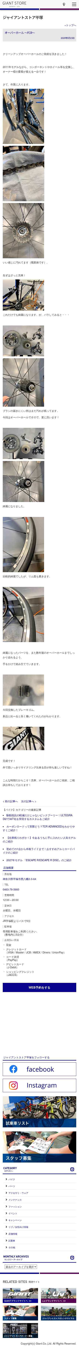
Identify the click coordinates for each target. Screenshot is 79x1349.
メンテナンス (15, 1199)
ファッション (15, 1206)
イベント (12, 1213)
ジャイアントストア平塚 (23, 17)
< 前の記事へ (10, 801)
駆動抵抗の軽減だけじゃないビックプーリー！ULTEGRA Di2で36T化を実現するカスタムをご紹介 (37, 817)
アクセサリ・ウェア (18, 1192)
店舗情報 (12, 1233)
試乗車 (11, 1240)
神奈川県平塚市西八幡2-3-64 (19, 879)
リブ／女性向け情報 (18, 1226)
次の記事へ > (28, 801)
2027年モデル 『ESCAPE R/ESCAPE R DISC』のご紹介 (39, 860)
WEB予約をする (39, 987)
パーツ (11, 1186)
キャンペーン (15, 1220)
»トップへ (70, 25)
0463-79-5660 (11, 889)
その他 (11, 1247)
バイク (11, 1179)
